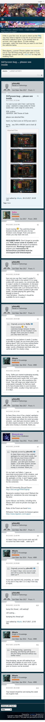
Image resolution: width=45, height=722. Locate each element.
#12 (37, 688)
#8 (38, 536)
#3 (38, 274)
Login (40, 2)
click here (27, 54)
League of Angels (30, 29)
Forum (9, 29)
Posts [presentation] (5, 71)
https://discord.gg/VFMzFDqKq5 (17, 489)
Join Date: (15, 90)
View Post (32, 324)
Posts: (30, 90)
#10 (37, 605)
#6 (38, 412)
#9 (38, 563)
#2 (38, 225)
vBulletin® (32, 714)
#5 (38, 371)
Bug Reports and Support (9, 31)
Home (3, 29)
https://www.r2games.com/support (18, 514)
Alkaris (19, 198)
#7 (38, 447)
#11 (37, 645)
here (29, 508)
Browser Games (18, 29)
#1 (38, 96)
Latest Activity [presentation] (16, 71)
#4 (38, 319)
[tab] (5, 71)
